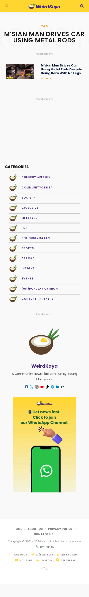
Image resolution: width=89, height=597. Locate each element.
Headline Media (53, 541)
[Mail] (62, 386)
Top (45, 568)
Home (17, 529)
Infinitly (49, 547)
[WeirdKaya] (44, 6)
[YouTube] (41, 386)
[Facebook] (26, 386)
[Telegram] (52, 386)
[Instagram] (36, 386)
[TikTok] (47, 386)
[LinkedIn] (57, 386)
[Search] (82, 6)
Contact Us (43, 534)
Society (46, 78)
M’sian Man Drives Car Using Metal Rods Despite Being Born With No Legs (61, 69)
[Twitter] (31, 386)
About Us (35, 529)
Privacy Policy (60, 529)
